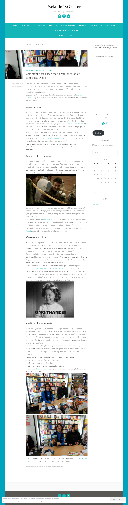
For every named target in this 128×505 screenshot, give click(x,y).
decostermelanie (17, 87)
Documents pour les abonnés (73, 25)
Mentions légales (108, 25)
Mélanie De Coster (64, 7)
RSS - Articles (96, 205)
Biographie (40, 25)
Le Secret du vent (41, 70)
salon (45, 467)
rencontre (39, 467)
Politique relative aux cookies (48, 501)
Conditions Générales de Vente (66, 30)
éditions (29, 70)
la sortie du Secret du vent (74, 124)
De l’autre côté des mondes (51, 138)
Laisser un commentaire (56, 467)
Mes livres (26, 25)
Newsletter (98, 133)
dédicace (33, 467)
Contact (93, 25)
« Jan (94, 192)
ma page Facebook (50, 219)
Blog (15, 25)
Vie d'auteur (54, 70)
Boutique (53, 25)
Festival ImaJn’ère (43, 369)
